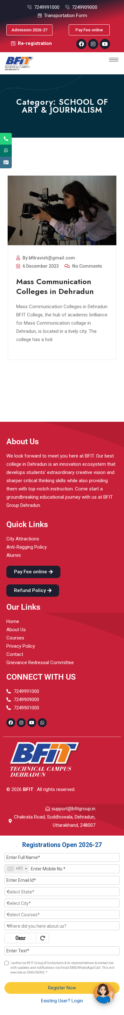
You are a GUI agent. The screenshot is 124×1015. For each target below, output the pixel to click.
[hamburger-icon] (114, 59)
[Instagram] (93, 44)
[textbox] (62, 891)
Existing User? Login (62, 1001)
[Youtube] (105, 44)
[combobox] (17, 869)
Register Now (62, 988)
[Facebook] (81, 44)
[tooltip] (6, 139)
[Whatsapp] (42, 722)
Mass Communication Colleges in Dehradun (55, 286)
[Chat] (104, 993)
